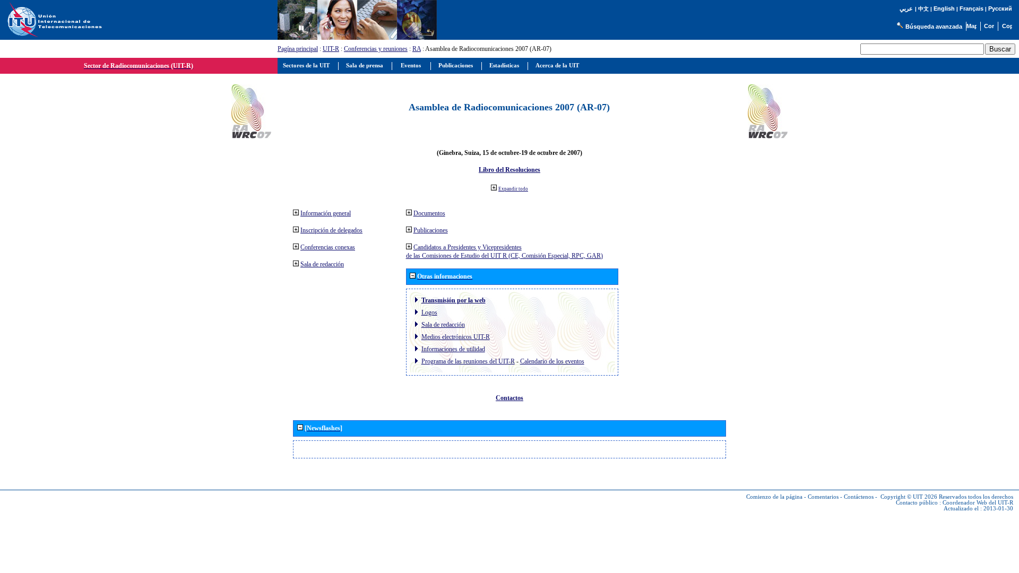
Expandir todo (513, 189)
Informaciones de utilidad (453, 349)
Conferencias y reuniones (376, 49)
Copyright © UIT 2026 (908, 497)
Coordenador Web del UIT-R (978, 503)
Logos (429, 312)
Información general (325, 213)
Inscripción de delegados (331, 230)
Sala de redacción (322, 264)
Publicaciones (430, 230)
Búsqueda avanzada (933, 26)
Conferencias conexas (327, 247)
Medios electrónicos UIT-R (455, 337)
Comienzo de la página (774, 497)
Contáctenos (859, 497)
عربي (906, 9)
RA (416, 49)
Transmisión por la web (453, 300)
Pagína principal (298, 49)
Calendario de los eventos (552, 361)
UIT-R (331, 49)
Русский (1000, 8)
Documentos (429, 213)
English (944, 8)
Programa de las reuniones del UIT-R (468, 361)
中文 (923, 9)
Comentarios (823, 497)
